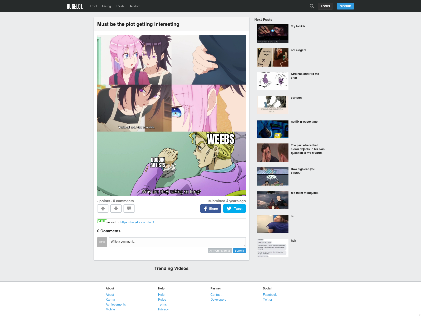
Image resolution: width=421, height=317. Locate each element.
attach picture (220, 250)
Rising (106, 6)
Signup (345, 6)
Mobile (110, 309)
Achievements (116, 304)
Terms (162, 304)
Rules (162, 299)
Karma (110, 299)
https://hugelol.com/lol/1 (137, 222)
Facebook (270, 294)
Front (93, 6)
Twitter (267, 299)
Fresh (120, 6)
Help (161, 294)
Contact (215, 294)
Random (134, 6)
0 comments (123, 200)
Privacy (163, 309)
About (110, 294)
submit (239, 250)
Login (325, 6)
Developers (218, 299)
